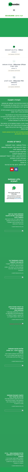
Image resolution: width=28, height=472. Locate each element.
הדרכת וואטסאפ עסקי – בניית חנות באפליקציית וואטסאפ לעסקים (14, 454)
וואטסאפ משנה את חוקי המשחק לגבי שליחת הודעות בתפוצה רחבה (14, 215)
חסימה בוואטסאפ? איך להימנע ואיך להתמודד (16, 261)
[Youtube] (12, 169)
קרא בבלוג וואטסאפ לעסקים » (17, 226)
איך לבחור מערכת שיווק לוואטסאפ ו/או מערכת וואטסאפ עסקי (16, 308)
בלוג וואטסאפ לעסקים (14, 180)
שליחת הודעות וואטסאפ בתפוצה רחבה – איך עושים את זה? (14, 350)
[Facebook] (16, 169)
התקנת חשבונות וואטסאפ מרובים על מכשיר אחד (15, 396)
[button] (14, 10)
